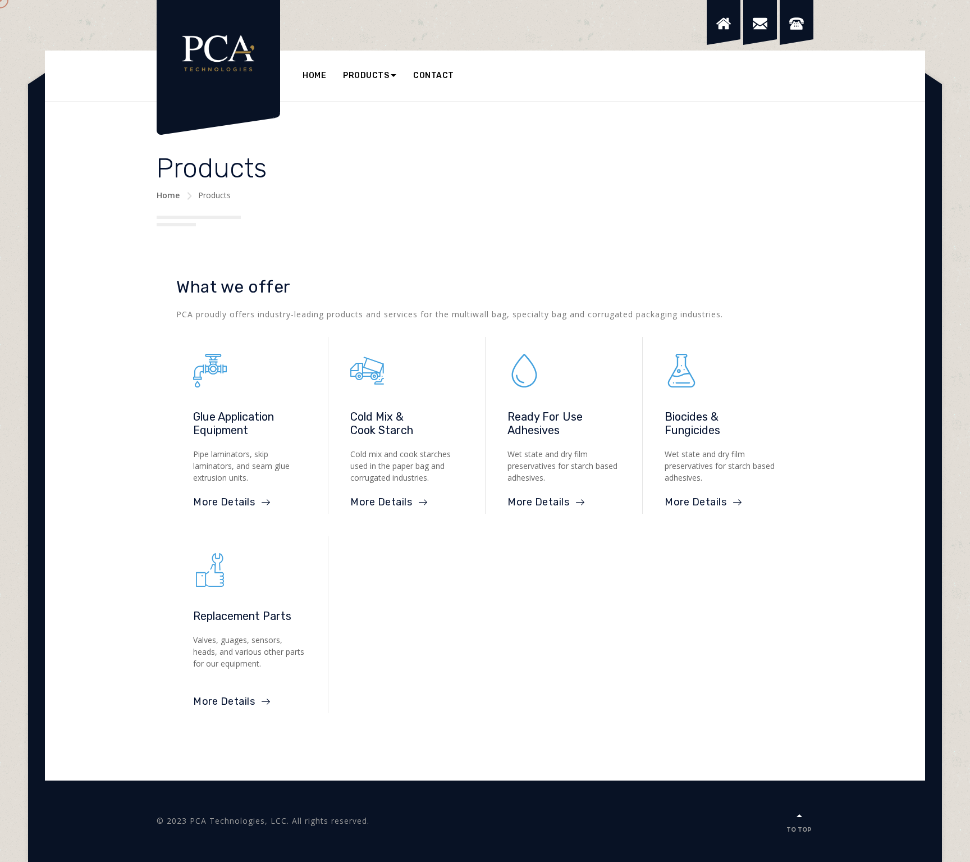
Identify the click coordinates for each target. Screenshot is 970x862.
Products (366, 75)
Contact (433, 75)
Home (314, 75)
